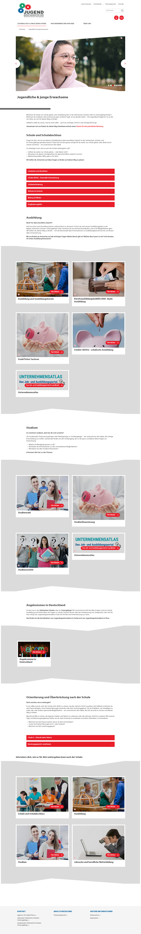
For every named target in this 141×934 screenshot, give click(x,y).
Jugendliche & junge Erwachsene (31, 24)
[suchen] (122, 11)
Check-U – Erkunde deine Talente (40, 738)
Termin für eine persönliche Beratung (89, 126)
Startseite (22, 29)
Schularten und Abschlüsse (37, 171)
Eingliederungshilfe (35, 204)
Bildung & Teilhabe (34, 198)
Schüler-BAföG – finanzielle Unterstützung (43, 178)
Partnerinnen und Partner (62, 24)
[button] (98, 4)
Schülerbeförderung (35, 184)
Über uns (87, 24)
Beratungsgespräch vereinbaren (39, 744)
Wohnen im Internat (35, 191)
